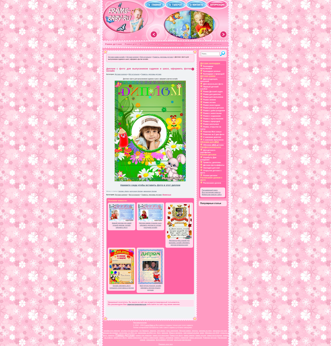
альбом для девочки (112, 331)
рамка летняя (200, 335)
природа (111, 335)
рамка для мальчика (161, 335)
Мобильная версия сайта (211, 195)
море (202, 333)
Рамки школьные (211, 124)
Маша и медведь (175, 333)
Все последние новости (211, 192)
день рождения (172, 331)
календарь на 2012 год (147, 333)
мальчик (165, 333)
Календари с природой (213, 74)
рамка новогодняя (135, 338)
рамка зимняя (189, 335)
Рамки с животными (212, 113)
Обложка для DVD (212, 333)
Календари (190, 44)
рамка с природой (181, 338)
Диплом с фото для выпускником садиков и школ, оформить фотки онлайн (148, 69)
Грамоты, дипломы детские (151, 74)
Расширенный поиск (210, 190)
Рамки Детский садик (213, 91)
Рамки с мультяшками (213, 119)
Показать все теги (166, 344)
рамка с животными (150, 338)
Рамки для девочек (212, 94)
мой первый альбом (191, 333)
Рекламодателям (140, 323)
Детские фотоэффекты (213, 165)
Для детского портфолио (207, 151)
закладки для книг (220, 331)
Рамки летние (209, 102)
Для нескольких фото (213, 84)
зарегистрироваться (136, 304)
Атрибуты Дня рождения (208, 158)
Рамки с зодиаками (212, 116)
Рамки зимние (209, 100)
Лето (159, 333)
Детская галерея (121, 74)
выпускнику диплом (136, 191)
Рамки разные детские (213, 108)
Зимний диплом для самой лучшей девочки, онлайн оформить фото (121, 225)
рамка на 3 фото (120, 338)
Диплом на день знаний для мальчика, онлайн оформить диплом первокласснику (179, 243)
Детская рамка (185, 331)
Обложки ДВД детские (213, 145)
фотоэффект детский (164, 340)
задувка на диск (205, 331)
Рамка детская (125, 335)
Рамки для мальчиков (213, 97)
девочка (153, 331)
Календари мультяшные (206, 67)
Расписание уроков (210, 44)
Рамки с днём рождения (214, 110)
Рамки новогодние (211, 105)
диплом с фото (123, 191)
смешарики (150, 340)
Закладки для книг (211, 168)
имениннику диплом (150, 191)
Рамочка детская (210, 338)
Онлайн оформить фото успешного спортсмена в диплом (122, 287)
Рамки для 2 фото (135, 44)
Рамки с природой (211, 121)
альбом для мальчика (129, 331)
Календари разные (211, 71)
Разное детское (210, 175)
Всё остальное (134, 74)
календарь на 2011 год (128, 333)
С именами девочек (212, 137)
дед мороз (161, 331)
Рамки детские (113, 44)
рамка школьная (195, 338)
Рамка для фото (176, 335)
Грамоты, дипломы (212, 162)
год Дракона (144, 331)
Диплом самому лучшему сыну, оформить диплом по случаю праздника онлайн (150, 225)
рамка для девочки (144, 335)
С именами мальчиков (213, 140)
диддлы (195, 331)
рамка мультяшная (214, 335)
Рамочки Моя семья (212, 132)
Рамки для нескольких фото (164, 44)
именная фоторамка (110, 333)
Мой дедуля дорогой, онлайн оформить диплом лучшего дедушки (150, 288)
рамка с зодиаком (166, 338)
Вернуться (167, 195)
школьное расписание (182, 340)
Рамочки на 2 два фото (213, 134)
